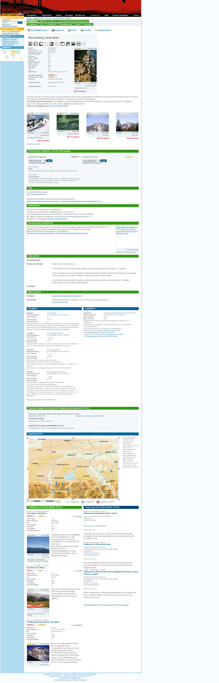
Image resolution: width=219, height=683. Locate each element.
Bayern (68, 18)
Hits (61, 79)
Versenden (87, 30)
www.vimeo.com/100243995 (56, 106)
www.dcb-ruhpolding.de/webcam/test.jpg (55, 329)
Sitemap (83, 680)
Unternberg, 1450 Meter (37, 513)
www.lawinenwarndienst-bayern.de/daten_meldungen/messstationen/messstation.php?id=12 (64, 201)
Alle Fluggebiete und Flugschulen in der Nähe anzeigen (106, 605)
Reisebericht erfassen (10, 43)
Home (29, 18)
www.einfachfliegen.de (91, 555)
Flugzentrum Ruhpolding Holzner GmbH (100, 513)
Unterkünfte (51, 24)
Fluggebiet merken (104, 30)
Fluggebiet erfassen (9, 39)
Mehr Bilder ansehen (34, 144)
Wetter (77, 24)
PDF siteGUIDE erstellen (39, 30)
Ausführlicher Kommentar (92, 163)
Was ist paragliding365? (11, 31)
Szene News (83, 674)
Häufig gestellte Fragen (10, 33)
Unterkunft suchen (84, 676)
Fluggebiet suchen (56, 676)
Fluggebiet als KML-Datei (37, 416)
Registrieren (6, 25)
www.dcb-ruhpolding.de (36, 194)
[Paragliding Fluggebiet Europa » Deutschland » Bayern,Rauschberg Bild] (85, 81)
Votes (52, 79)
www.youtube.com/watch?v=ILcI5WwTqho (41, 400)
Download (88, 24)
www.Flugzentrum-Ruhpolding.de (95, 526)
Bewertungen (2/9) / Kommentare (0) (73, 21)
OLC (42, 24)
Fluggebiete (38, 18)
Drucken (73, 30)
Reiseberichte (65, 678)
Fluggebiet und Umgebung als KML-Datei (90, 416)
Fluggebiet (32, 21)
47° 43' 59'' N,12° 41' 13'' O (57, 72)
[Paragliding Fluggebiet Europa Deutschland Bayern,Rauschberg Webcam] (127, 248)
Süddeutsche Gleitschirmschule (97, 544)
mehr (75, 171)
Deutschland (58, 18)
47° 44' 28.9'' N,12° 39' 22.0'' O (114, 315)
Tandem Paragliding (70, 674)
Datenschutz (59, 680)
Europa (48, 18)
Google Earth (59, 30)
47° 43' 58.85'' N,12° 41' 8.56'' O (58, 315)
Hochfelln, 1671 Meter (36, 568)
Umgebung (32, 24)
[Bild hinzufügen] (80, 91)
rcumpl (78, 516)
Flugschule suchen (70, 676)
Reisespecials (75, 678)
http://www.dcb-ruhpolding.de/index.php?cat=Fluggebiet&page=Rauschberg (57, 233)
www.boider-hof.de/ (60, 302)
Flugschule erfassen (9, 41)
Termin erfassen (8, 45)
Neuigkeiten (92, 674)
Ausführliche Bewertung (37, 163)
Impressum (68, 680)
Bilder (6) (43, 21)
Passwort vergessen (9, 26)
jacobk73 (78, 625)
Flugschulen (58, 674)
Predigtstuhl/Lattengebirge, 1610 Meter (43, 622)
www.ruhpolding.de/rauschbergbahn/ (67, 296)
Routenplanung (66, 24)
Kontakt (76, 680)
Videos (53, 21)
